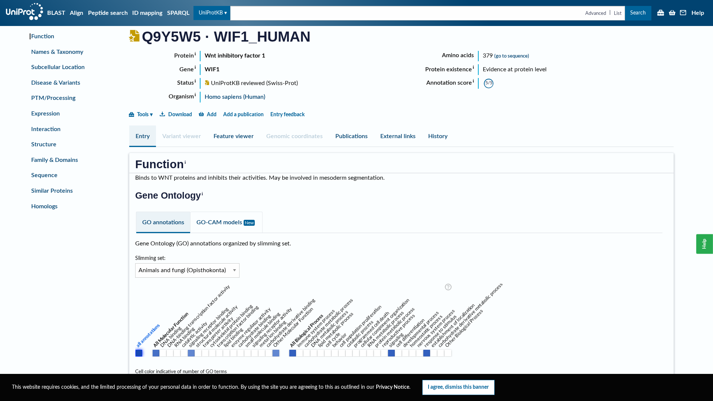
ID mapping (147, 13)
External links (398, 136)
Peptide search (108, 13)
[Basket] (672, 13)
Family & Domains (54, 160)
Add (211, 114)
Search (638, 13)
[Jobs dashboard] (660, 13)
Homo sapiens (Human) (235, 97)
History (437, 136)
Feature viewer (234, 136)
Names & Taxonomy (57, 52)
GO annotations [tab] (163, 222)
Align (76, 13)
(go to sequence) (511, 56)
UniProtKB (211, 13)
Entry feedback (287, 114)
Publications (351, 136)
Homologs (44, 206)
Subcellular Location (58, 67)
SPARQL (178, 13)
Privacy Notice (392, 387)
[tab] (142, 136)
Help (697, 13)
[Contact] (683, 13)
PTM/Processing (53, 98)
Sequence (44, 175)
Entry (143, 136)
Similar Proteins (52, 191)
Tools (143, 114)
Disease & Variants (55, 83)
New (249, 223)
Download (180, 114)
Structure (43, 144)
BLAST (56, 13)
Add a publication (243, 114)
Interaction (46, 129)
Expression (45, 114)
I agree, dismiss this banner (458, 387)
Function (42, 36)
